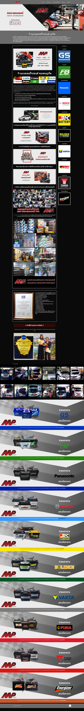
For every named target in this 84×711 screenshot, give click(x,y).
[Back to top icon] (70, 706)
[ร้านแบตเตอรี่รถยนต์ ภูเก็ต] (17, 2)
